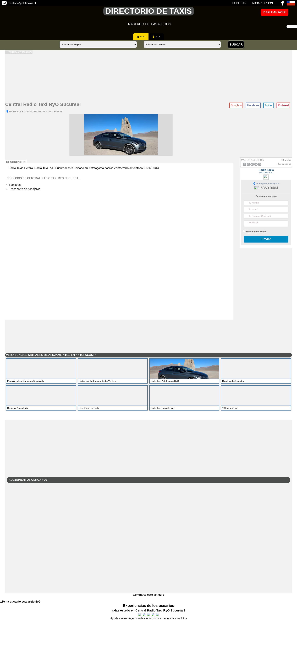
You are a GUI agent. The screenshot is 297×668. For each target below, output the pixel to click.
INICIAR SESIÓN (262, 3)
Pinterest (283, 105)
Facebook (253, 105)
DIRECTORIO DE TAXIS (148, 11)
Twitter (269, 105)
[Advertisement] (108, 78)
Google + (236, 105)
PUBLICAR (239, 3)
